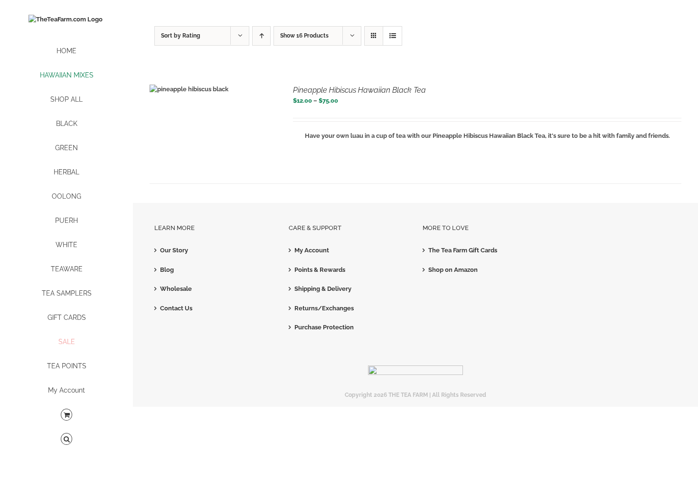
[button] (66, 439)
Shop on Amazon (453, 269)
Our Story (174, 250)
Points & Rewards (319, 269)
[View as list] (392, 36)
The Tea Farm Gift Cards (462, 250)
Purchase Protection (324, 327)
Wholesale (176, 288)
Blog (167, 269)
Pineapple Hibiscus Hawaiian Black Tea (359, 90)
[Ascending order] (261, 36)
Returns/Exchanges (324, 308)
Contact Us (176, 308)
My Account (311, 250)
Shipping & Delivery (322, 288)
